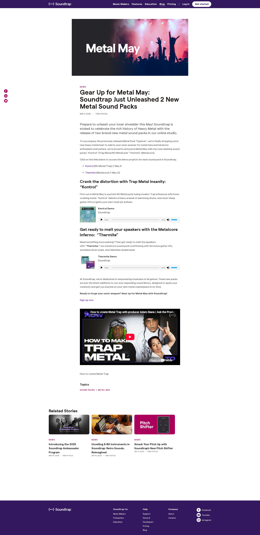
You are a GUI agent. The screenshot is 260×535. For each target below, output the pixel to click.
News (83, 87)
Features (137, 3)
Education (151, 3)
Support (146, 514)
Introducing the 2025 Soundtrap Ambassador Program (64, 448)
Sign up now (86, 299)
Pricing (171, 3)
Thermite (90, 172)
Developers (148, 522)
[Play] (101, 219)
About (171, 514)
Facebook (206, 510)
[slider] (175, 219)
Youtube (206, 515)
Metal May (104, 390)
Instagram (206, 520)
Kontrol (89, 165)
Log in (185, 3)
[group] (139, 219)
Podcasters (118, 518)
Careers (172, 518)
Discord (146, 518)
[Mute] (168, 219)
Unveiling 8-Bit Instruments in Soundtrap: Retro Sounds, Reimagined (111, 448)
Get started (202, 3)
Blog (162, 3)
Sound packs (87, 390)
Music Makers (121, 3)
